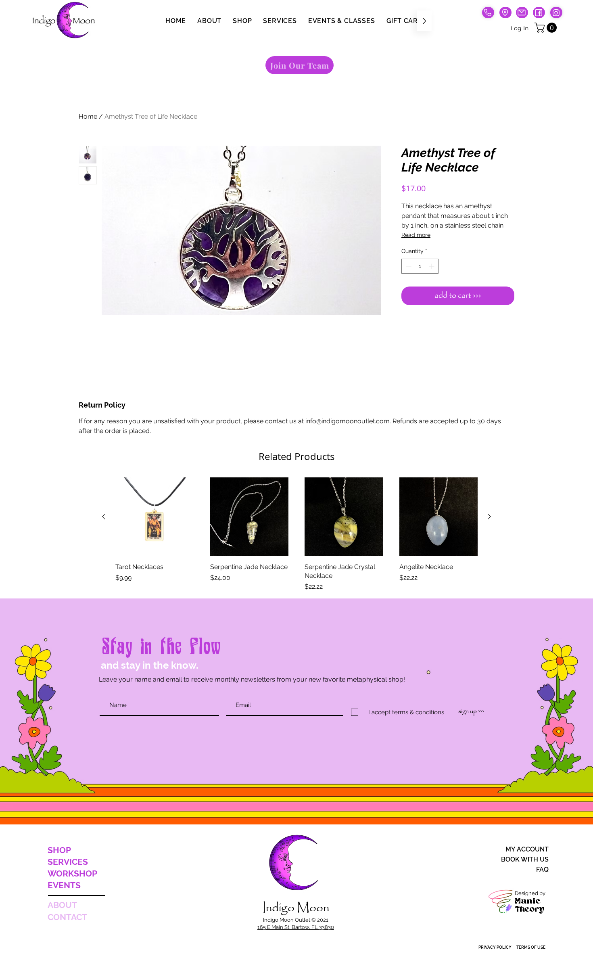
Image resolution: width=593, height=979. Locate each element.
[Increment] (432, 266)
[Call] (488, 12)
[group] (296, 534)
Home (88, 116)
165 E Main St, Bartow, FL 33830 (295, 927)
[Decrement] (408, 266)
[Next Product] (489, 516)
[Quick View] (154, 516)
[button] (547, 28)
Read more (415, 235)
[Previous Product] (104, 516)
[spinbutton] (420, 266)
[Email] (522, 12)
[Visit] (505, 12)
